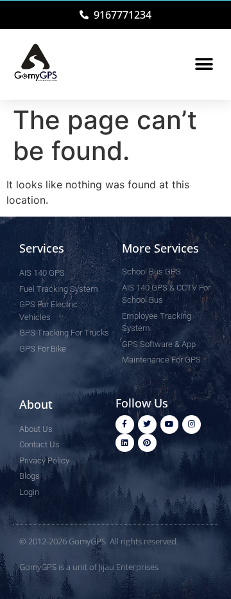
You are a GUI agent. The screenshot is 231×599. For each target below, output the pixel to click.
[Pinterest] (147, 443)
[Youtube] (169, 424)
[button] (203, 64)
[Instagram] (191, 424)
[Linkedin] (125, 443)
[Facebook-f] (125, 424)
